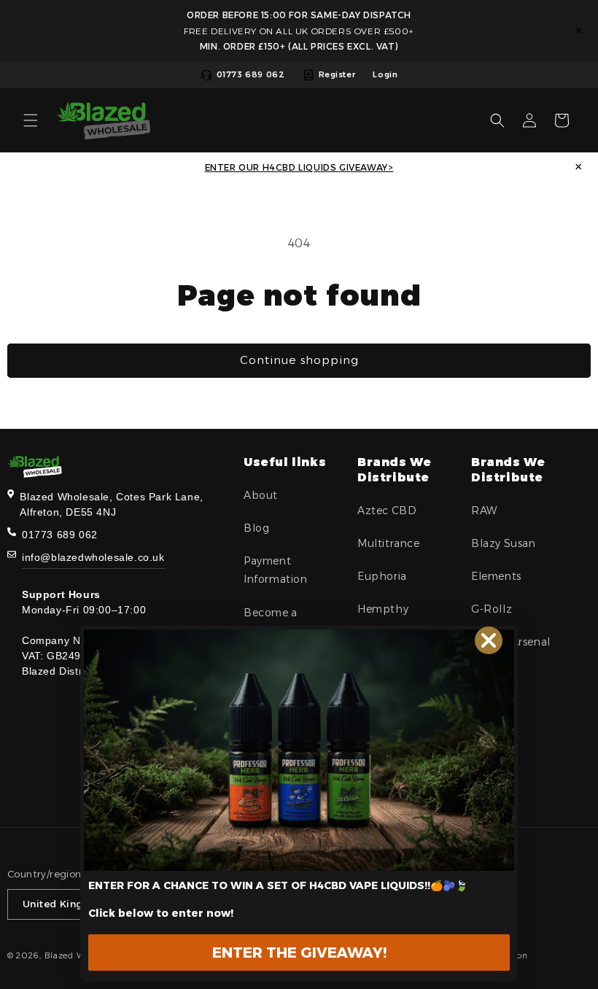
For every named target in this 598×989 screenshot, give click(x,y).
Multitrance (388, 543)
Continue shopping (299, 360)
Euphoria (382, 576)
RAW (484, 510)
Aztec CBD (386, 510)
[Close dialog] (488, 640)
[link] (299, 750)
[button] (31, 120)
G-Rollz (491, 609)
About (261, 495)
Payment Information (276, 570)
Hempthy (382, 609)
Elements (496, 576)
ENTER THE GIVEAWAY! (299, 952)
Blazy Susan (503, 543)
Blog (256, 528)
